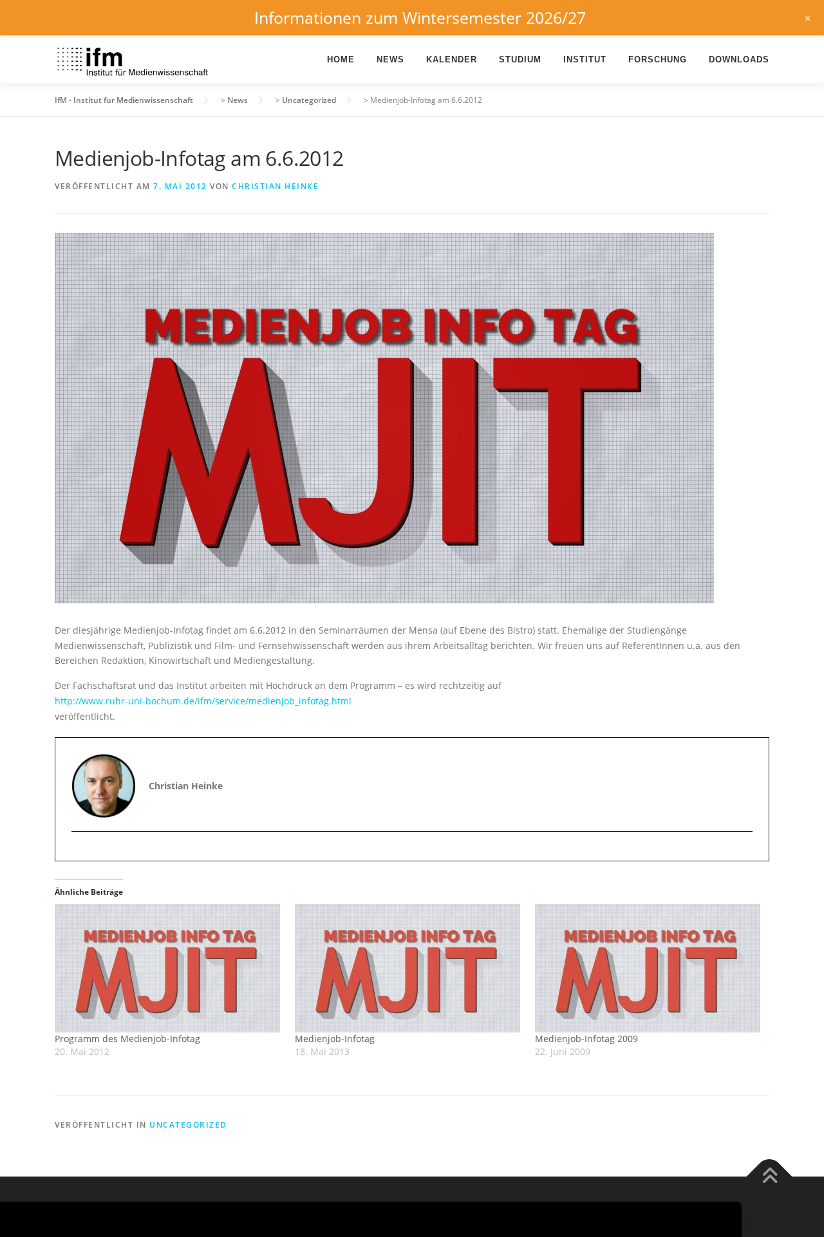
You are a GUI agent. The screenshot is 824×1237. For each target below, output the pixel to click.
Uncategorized (188, 1124)
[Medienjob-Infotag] (408, 968)
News (390, 59)
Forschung (657, 59)
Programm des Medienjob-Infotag (127, 1038)
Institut (584, 59)
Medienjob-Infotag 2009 (586, 1038)
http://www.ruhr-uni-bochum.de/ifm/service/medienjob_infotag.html (203, 701)
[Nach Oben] (769, 1177)
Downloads (739, 59)
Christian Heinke (275, 186)
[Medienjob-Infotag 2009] (648, 968)
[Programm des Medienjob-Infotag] (168, 968)
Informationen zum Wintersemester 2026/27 (420, 17)
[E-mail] (82, 854)
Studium (520, 59)
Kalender (451, 59)
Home (341, 59)
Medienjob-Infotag (335, 1038)
